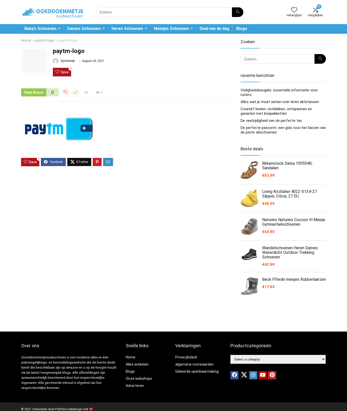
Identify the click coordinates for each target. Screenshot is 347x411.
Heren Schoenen (127, 28)
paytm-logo (44, 40)
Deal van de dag (214, 28)
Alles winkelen (137, 364)
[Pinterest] (272, 375)
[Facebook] (234, 375)
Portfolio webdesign (68, 409)
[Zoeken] (237, 12)
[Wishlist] (294, 10)
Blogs (241, 28)
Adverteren (135, 386)
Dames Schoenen (84, 28)
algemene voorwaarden (194, 364)
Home (26, 40)
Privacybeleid (186, 357)
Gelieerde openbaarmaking (197, 371)
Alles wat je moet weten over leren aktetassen (280, 102)
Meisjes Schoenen (171, 28)
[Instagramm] (253, 375)
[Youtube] (263, 375)
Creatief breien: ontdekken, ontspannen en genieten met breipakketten (276, 111)
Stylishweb (67, 61)
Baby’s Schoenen (40, 28)
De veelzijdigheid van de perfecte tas (271, 120)
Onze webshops (139, 378)
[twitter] (244, 375)
